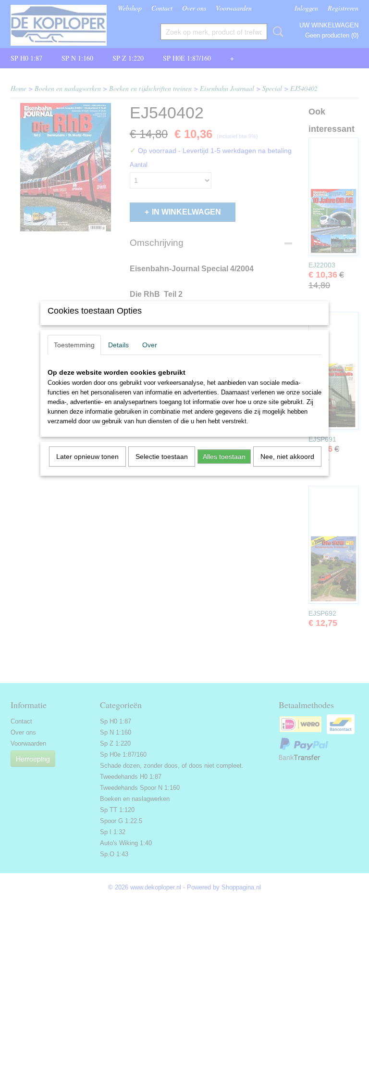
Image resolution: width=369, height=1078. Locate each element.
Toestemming (74, 345)
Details (118, 345)
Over (149, 345)
